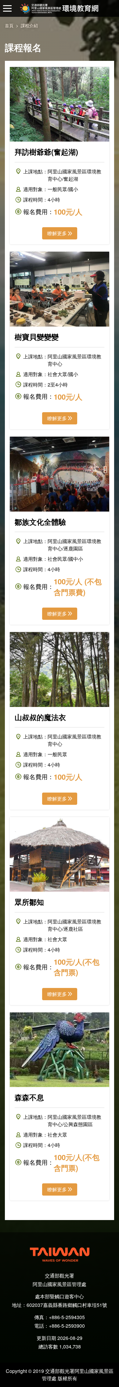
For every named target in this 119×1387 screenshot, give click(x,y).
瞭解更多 (57, 233)
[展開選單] (7, 8)
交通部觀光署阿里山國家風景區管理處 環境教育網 (59, 8)
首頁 (9, 25)
